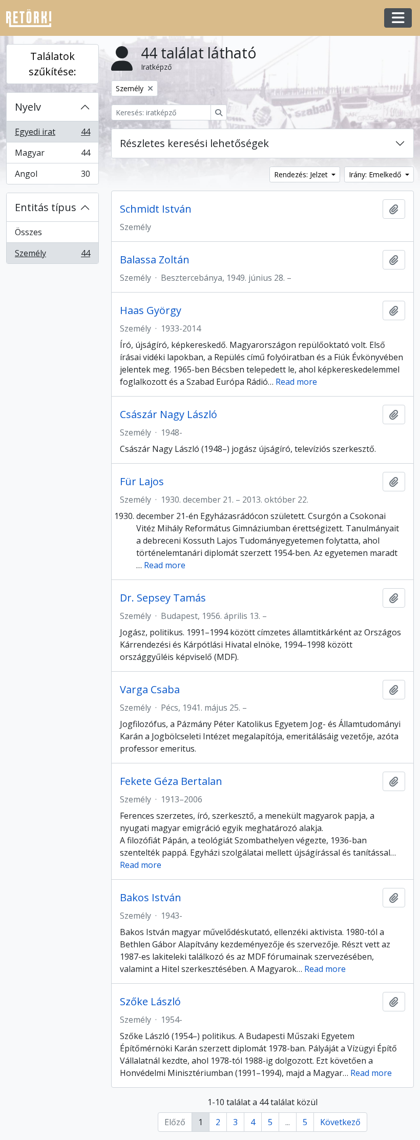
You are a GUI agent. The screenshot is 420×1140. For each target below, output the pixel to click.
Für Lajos (142, 481)
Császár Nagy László (168, 414)
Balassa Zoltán (155, 260)
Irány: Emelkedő (376, 174)
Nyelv (28, 107)
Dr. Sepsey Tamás (163, 598)
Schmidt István (156, 209)
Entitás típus (45, 207)
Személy (52, 255)
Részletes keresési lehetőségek (194, 143)
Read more (296, 381)
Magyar (52, 155)
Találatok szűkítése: (52, 63)
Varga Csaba (150, 689)
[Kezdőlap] (32, 18)
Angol (52, 176)
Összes (28, 232)
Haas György (150, 310)
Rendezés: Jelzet (302, 174)
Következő (340, 1122)
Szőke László (150, 1002)
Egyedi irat (52, 134)
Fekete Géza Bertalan (171, 781)
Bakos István (150, 898)
